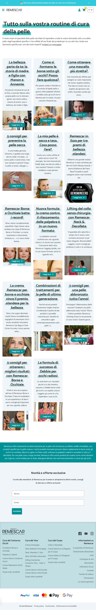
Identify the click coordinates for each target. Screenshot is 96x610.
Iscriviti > (48, 326)
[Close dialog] (73, 276)
